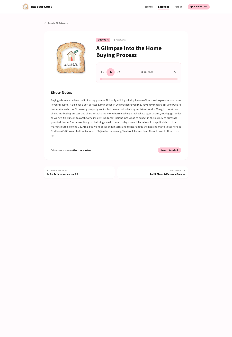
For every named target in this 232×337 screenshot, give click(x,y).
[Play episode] (110, 72)
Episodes (163, 7)
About (178, 7)
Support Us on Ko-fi (169, 150)
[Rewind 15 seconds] (102, 72)
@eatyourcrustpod (82, 150)
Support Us (200, 6)
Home (149, 7)
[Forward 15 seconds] (118, 72)
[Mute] (175, 72)
